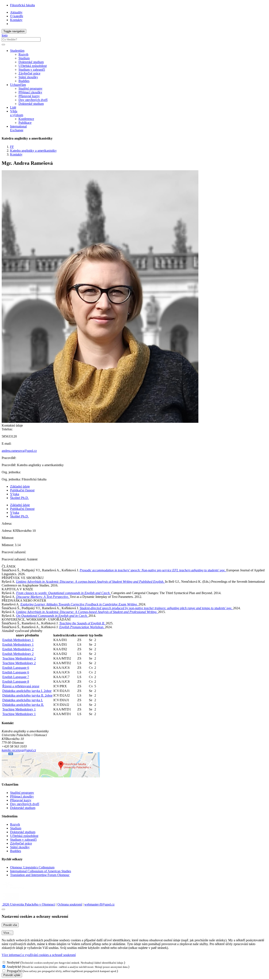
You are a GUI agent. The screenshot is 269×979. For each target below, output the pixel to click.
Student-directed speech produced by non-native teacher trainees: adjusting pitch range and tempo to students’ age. (156, 608)
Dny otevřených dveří (32, 100)
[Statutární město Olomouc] (11, 900)
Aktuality (16, 12)
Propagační (14, 971)
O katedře (16, 16)
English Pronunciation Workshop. (82, 627)
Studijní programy (30, 88)
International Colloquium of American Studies (40, 871)
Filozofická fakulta (22, 5)
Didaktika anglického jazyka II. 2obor (27, 695)
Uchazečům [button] (18, 84)
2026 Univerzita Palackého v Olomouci (28, 904)
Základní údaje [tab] (20, 486)
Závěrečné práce (29, 73)
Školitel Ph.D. (19, 498)
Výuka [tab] (14, 494)
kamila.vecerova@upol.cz (19, 750)
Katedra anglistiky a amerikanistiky (33, 150)
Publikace (25, 122)
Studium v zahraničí (31, 69)
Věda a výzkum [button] (16, 113)
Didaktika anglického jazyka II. (23, 704)
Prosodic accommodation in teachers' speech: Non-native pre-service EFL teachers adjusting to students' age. (153, 570)
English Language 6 (15, 667)
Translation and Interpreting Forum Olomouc (40, 875)
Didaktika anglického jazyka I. (22, 700)
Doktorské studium (31, 62)
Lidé (13, 107)
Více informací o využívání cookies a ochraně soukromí (39, 955)
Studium (24, 58)
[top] (3, 909)
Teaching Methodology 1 (19, 709)
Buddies (23, 81)
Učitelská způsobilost (32, 66)
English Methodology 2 (18, 649)
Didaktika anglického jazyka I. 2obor (26, 691)
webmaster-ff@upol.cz (99, 904)
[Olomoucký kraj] (16, 889)
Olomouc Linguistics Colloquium (32, 867)
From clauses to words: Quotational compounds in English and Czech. (63, 593)
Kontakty (16, 20)
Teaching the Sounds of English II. (82, 623)
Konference (26, 119)
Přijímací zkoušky (30, 92)
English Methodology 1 (18, 640)
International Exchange (18, 128)
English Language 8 (15, 681)
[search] (3, 44)
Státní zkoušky (28, 77)
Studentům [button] (17, 50)
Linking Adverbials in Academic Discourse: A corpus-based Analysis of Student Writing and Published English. (90, 581)
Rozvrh (23, 54)
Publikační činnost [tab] (22, 490)
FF (12, 147)
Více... (7, 932)
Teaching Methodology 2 (19, 658)
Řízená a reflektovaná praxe (20, 686)
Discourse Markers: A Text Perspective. (43, 597)
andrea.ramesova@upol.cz (19, 450)
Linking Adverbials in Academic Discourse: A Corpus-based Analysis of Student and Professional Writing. (87, 612)
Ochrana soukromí (69, 904)
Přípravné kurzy (29, 96)
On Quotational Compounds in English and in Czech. (52, 615)
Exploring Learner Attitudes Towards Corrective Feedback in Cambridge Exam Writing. (79, 604)
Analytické (14, 966)
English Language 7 (15, 677)
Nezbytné (13, 962)
